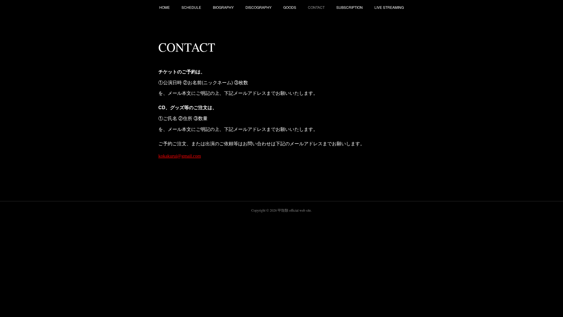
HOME (164, 7)
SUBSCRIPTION (349, 7)
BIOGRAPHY (223, 7)
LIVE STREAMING (389, 7)
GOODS (289, 7)
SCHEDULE (191, 7)
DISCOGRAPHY (258, 7)
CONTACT (316, 7)
